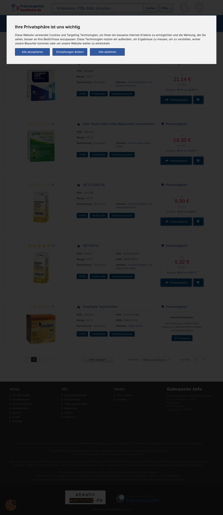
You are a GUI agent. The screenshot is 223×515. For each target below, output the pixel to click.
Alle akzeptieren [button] (32, 52)
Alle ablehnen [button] (107, 52)
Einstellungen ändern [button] (70, 52)
